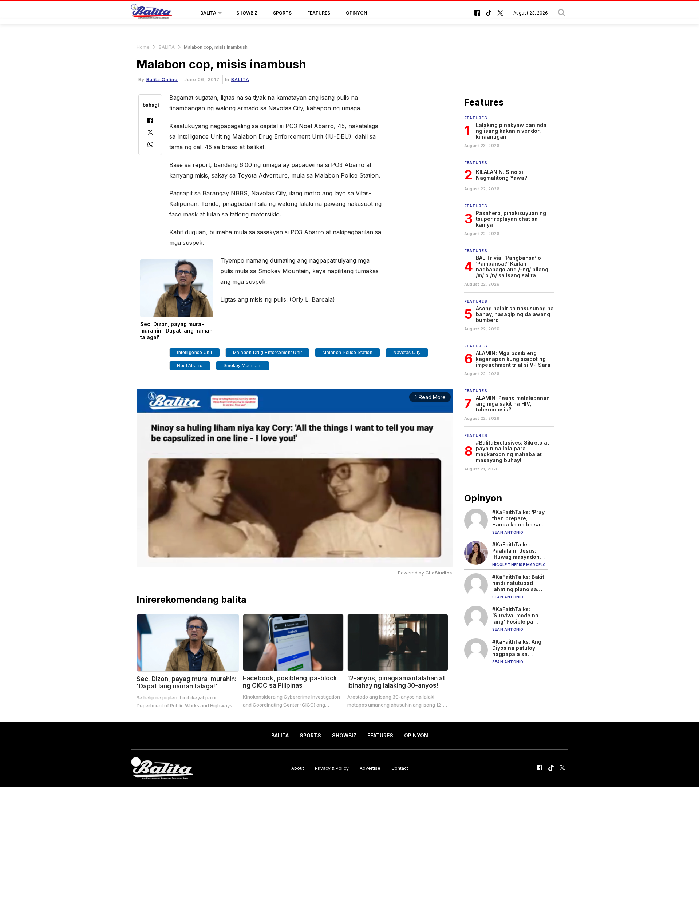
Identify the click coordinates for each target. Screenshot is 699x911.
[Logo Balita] (151, 13)
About (297, 768)
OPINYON (356, 13)
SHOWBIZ (246, 13)
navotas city (406, 352)
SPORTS (282, 13)
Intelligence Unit (194, 352)
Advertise (370, 768)
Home (143, 47)
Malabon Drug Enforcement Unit (267, 352)
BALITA (208, 13)
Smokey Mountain (243, 365)
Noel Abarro (190, 365)
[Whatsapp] (150, 145)
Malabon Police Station (347, 352)
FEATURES (318, 13)
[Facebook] (150, 121)
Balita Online (162, 79)
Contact (399, 768)
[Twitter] (150, 133)
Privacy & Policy (332, 768)
